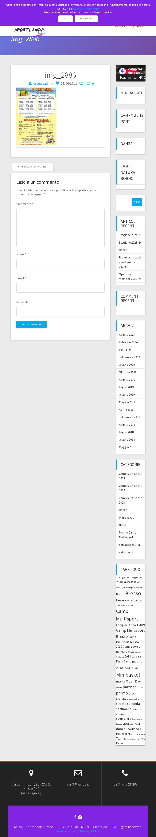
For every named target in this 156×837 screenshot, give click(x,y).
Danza (127, 143)
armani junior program (125, 587)
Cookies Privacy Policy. (86, 8)
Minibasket (131, 93)
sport (130, 714)
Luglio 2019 (126, 387)
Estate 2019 (136, 657)
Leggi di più (86, 19)
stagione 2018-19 (138, 734)
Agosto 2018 (127, 425)
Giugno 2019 (127, 394)
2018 (119, 582)
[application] (131, 73)
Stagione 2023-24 (130, 242)
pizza (140, 687)
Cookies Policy (66, 831)
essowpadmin (43, 83)
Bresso (133, 593)
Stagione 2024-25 (130, 235)
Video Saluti (126, 552)
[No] (151, 13)
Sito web (22, 302)
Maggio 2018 (127, 447)
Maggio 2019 (127, 402)
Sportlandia (123, 718)
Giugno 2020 (127, 364)
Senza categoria (129, 544)
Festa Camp (123, 661)
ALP (110, 827)
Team (119, 738)
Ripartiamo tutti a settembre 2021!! (130, 262)
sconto (121, 703)
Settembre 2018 (129, 417)
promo (122, 693)
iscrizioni (132, 667)
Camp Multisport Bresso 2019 (127, 641)
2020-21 (136, 582)
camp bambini (127, 605)
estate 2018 (123, 656)
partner (129, 687)
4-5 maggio (120, 577)
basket (139, 587)
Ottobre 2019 (128, 372)
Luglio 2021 (126, 350)
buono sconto (126, 600)
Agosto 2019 (127, 379)
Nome (21, 254)
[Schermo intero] (143, 78)
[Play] (121, 78)
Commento (24, 204)
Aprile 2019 (126, 409)
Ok (65, 19)
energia (138, 652)
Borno (120, 594)
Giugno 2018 (127, 439)
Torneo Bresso (130, 739)
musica (120, 681)
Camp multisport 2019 (130, 625)
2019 (127, 582)
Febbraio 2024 (128, 342)
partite (119, 688)
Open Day (133, 681)
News (122, 525)
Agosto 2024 (127, 334)
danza (130, 651)
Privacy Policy (90, 831)
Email (21, 278)
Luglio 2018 (126, 432)
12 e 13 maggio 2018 (134, 577)
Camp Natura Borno (128, 172)
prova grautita (133, 699)
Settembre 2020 (129, 357)
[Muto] (140, 78)
